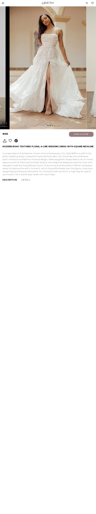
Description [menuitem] (9, 180)
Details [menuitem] (25, 180)
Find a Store (81, 134)
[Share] (4, 141)
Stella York (48, 3)
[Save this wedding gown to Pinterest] (16, 141)
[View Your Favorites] (93, 3)
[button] (45, 125)
